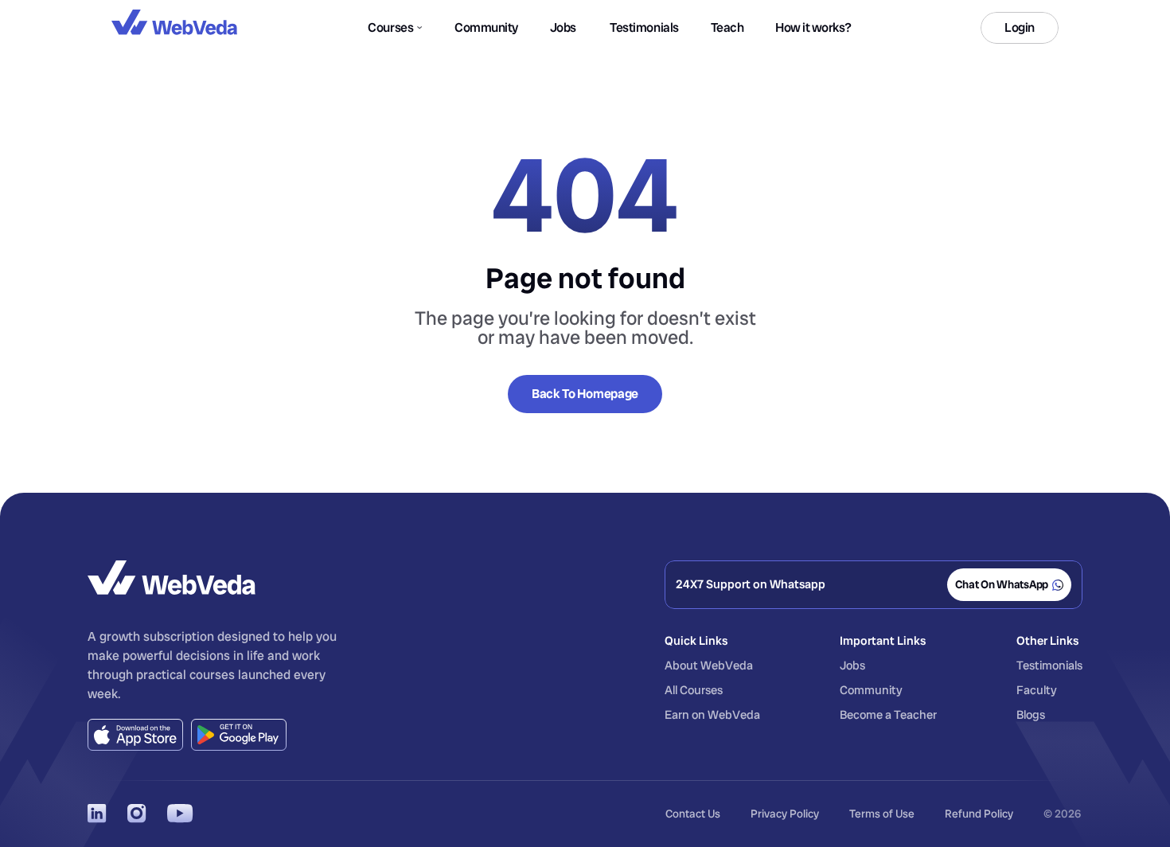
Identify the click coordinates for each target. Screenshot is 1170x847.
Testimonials (1049, 665)
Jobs (852, 665)
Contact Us (692, 813)
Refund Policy (979, 813)
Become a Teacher (888, 715)
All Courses (694, 690)
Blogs (1030, 715)
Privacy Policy (785, 813)
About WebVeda (709, 665)
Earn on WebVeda (712, 715)
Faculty (1036, 690)
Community (871, 690)
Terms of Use (882, 813)
